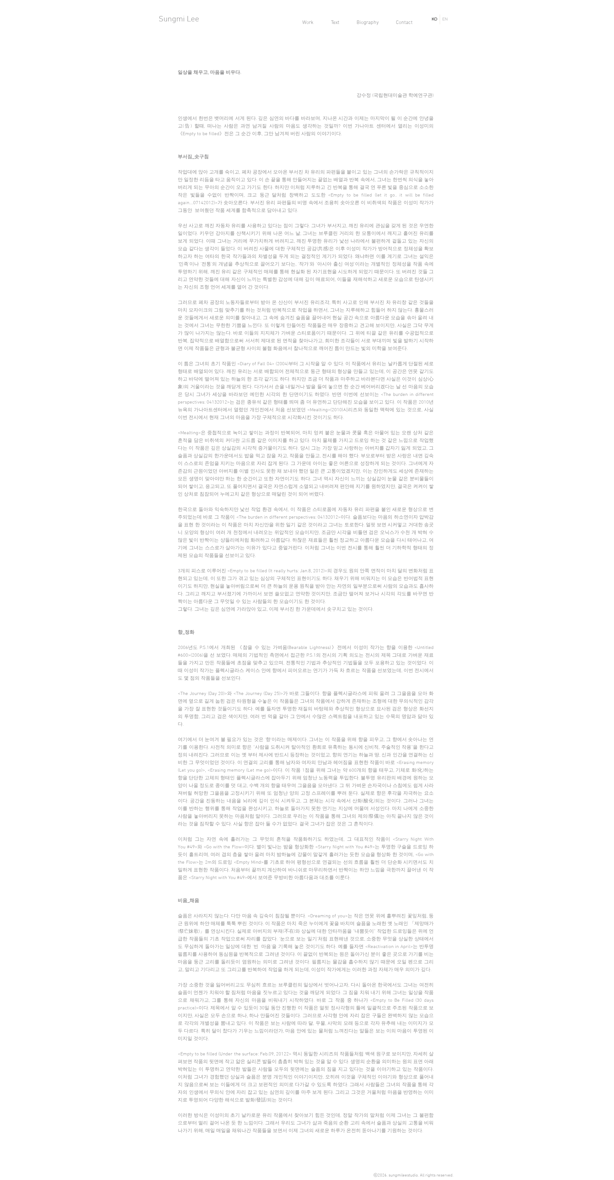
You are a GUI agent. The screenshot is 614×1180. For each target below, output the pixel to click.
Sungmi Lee (179, 19)
